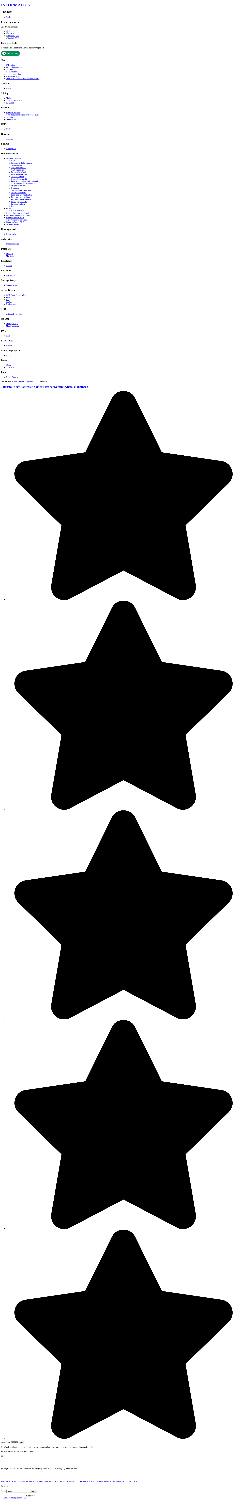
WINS (8, 208)
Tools (8, 17)
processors (10, 139)
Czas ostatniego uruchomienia (23, 183)
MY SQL (10, 256)
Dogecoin (10, 103)
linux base (10, 367)
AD (7, 300)
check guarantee (12, 244)
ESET (8, 355)
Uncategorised (12, 234)
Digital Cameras (12, 377)
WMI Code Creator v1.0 (16, 295)
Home (8, 88)
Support (19, 1498)
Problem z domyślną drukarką (18, 215)
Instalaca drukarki (18, 204)
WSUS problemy (18, 170)
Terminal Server (12, 224)
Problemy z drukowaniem (21, 163)
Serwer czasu (16, 165)
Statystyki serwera (18, 186)
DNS (8, 336)
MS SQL (9, 254)
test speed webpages (14, 314)
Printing (9, 302)
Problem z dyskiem (13, 158)
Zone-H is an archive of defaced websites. (22, 79)
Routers (9, 266)
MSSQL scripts (12, 324)
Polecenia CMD (12, 76)
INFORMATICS (15, 5)
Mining (9, 98)
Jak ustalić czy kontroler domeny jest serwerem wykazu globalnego (44, 386)
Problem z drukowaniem (21, 199)
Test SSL (9, 69)
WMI (8, 297)
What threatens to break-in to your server (22, 115)
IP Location (10, 65)
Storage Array (11, 285)
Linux (8, 365)
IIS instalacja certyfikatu (20, 197)
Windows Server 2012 (15, 217)
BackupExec (11, 149)
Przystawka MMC (18, 172)
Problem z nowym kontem (21, 195)
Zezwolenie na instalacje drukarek (24, 181)
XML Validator (12, 72)
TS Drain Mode (17, 177)
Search (3, 1491)
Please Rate (5, 1442)
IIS (12, 206)
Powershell (10, 275)
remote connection (13, 74)
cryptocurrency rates (14, 100)
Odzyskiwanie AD (18, 167)
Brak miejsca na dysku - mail (17, 213)
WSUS (14, 161)
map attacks (10, 117)
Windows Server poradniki (16, 220)
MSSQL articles (12, 326)
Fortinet (9, 345)
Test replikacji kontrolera (21, 190)
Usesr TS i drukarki (19, 179)
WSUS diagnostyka (19, 174)
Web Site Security (13, 112)
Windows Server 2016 (15, 222)
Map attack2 (11, 119)
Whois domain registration (16, 67)
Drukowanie (11, 304)
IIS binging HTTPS (19, 202)
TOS (24, 1498)
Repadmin (15, 188)
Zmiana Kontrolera (18, 192)
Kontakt (12, 1498)
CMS (8, 129)
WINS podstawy (17, 211)
